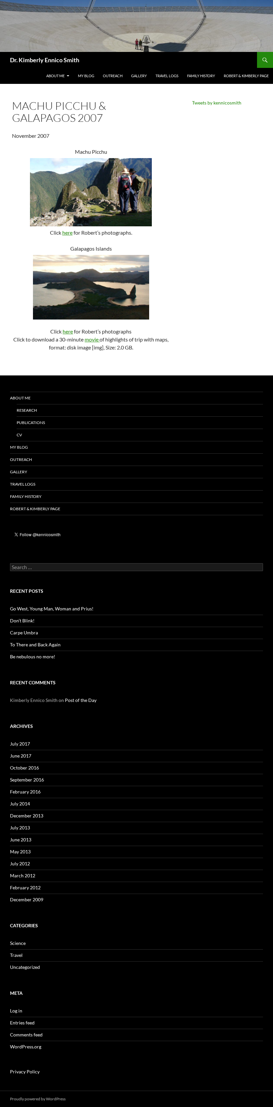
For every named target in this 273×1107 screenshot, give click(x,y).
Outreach (113, 76)
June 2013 (20, 839)
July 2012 (20, 863)
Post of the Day (81, 700)
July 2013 (20, 827)
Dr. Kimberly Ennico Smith (44, 60)
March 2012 (22, 875)
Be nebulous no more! (32, 656)
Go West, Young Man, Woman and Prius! (52, 608)
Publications (31, 422)
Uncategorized (25, 967)
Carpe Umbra (24, 632)
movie (92, 339)
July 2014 (20, 803)
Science (18, 943)
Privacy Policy (25, 1071)
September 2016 (27, 779)
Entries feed (22, 1022)
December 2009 (26, 899)
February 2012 (25, 887)
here (67, 232)
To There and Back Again (35, 644)
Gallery (139, 76)
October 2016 (24, 768)
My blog (86, 76)
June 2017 (20, 756)
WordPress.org (25, 1046)
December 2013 (26, 815)
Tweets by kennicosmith (216, 103)
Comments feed (26, 1034)
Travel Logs (166, 76)
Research (27, 410)
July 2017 (20, 744)
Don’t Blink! (22, 620)
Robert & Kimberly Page (246, 76)
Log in (16, 1010)
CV (19, 434)
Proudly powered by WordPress (38, 1098)
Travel (16, 955)
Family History (201, 76)
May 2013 (20, 851)
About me (55, 76)
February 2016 (25, 791)
